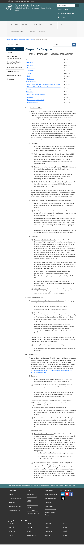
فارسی (65, 531)
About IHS (14, 25)
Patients (51, 25)
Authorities (30, 70)
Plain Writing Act (50, 494)
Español (11, 523)
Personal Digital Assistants (35, 100)
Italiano (47, 535)
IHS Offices (25, 25)
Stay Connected (65, 490)
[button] (77, 6)
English (65, 535)
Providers (63, 25)
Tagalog (29, 523)
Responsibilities (31, 81)
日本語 (65, 527)
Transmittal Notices (13, 71)
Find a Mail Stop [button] (69, 485)
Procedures (29, 92)
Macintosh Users (32, 102)
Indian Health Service (27, 5)
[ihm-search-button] (74, 44)
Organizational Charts (14, 75)
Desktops (30, 97)
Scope (29, 73)
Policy (29, 76)
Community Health (17, 32)
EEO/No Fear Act (14, 510)
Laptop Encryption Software (36, 94)
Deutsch (66, 523)
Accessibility (12, 490)
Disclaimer (12, 502)
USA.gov (48, 502)
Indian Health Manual (14, 45)
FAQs (28, 490)
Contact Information (15, 498)
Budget (11, 494)
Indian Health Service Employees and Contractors (43, 84)
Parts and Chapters (13, 49)
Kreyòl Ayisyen (31, 535)
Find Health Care (39, 25)
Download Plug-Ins (15, 506)
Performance (49, 490)
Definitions (30, 79)
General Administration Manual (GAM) (14, 62)
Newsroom (42, 32)
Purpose (30, 65)
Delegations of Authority (14, 67)
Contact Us (10, 79)
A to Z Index (64, 9)
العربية (29, 531)
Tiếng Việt (12, 531)
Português (48, 531)
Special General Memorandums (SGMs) (14, 57)
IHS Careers (31, 32)
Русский (29, 527)
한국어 (11, 535)
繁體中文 (11, 527)
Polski (47, 527)
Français (48, 523)
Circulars (9, 52)
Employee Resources (67, 13)
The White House (50, 498)
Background (31, 68)
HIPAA (29, 501)
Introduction (29, 62)
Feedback (63, 17)
